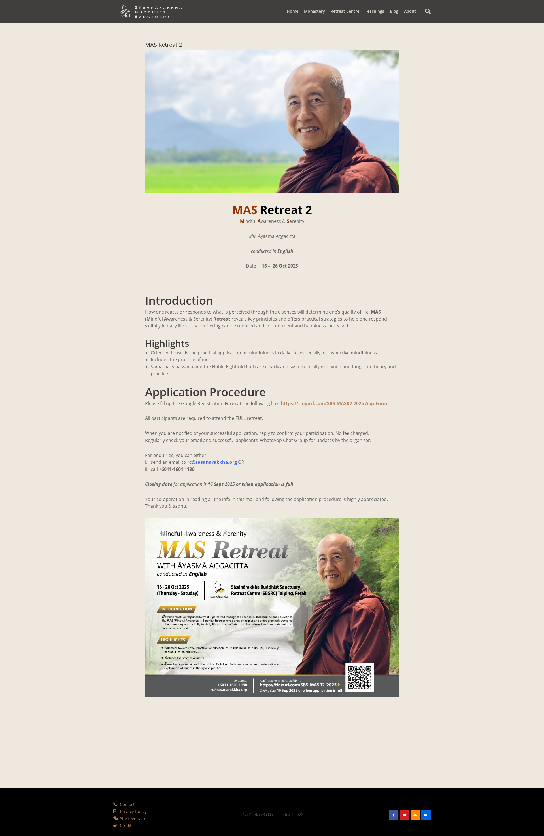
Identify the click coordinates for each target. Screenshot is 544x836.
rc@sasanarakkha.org (212, 462)
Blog (394, 11)
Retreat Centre (345, 11)
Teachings (374, 11)
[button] (428, 11)
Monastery (314, 11)
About (410, 11)
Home (292, 11)
